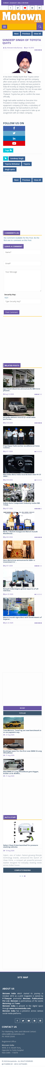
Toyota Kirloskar (12, 164)
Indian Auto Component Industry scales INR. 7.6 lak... (21, 504)
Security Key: (10, 294)
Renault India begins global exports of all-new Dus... (21, 590)
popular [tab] (22, 713)
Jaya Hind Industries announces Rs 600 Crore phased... (21, 390)
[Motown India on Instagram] (32, 7)
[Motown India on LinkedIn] (39, 7)
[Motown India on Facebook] (10, 7)
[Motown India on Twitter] (18, 7)
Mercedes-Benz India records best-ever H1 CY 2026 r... (22, 475)
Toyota (27, 164)
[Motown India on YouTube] (25, 7)
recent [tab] (22, 708)
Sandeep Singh (17, 158)
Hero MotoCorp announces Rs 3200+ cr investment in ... (19, 561)
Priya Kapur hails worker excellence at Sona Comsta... (21, 447)
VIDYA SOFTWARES (20, 1064)
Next (16, 33)
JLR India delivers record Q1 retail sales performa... (19, 418)
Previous (26, 33)
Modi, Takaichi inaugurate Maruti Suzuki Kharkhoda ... (20, 532)
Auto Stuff (10, 817)
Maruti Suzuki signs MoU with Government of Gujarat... (22, 618)
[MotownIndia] (22, 17)
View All (37, 33)
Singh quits (10, 169)
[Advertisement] (22, 208)
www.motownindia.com (20, 1008)
